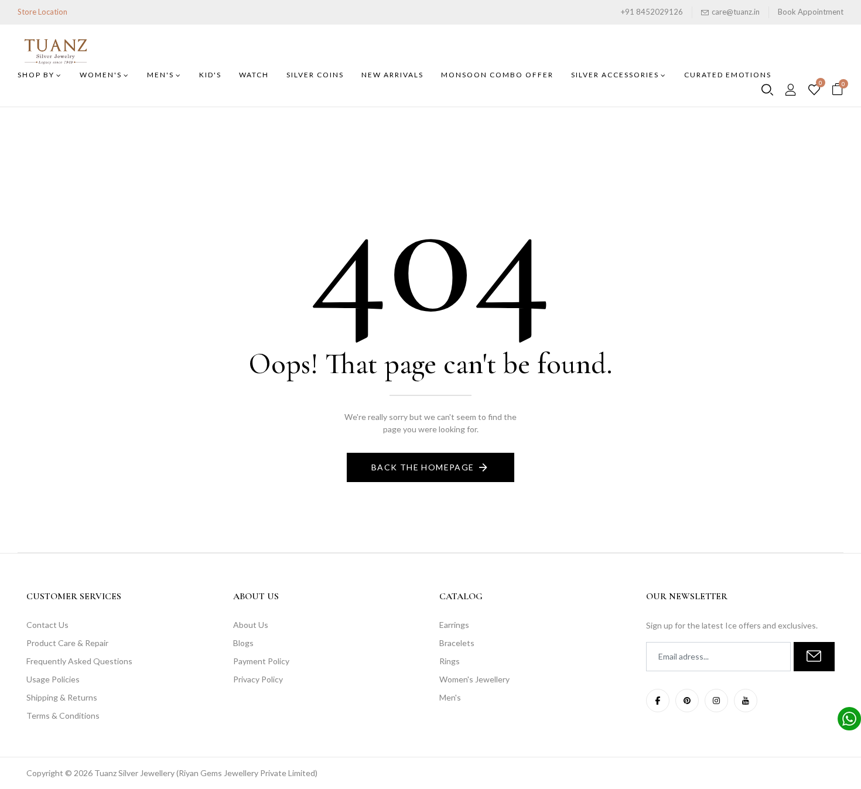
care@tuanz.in (736, 11)
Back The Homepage (422, 467)
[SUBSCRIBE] (814, 656)
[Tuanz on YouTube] (745, 700)
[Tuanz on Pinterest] (687, 700)
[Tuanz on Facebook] (657, 700)
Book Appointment (810, 11)
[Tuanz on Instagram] (716, 700)
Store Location (42, 11)
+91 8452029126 (652, 11)
